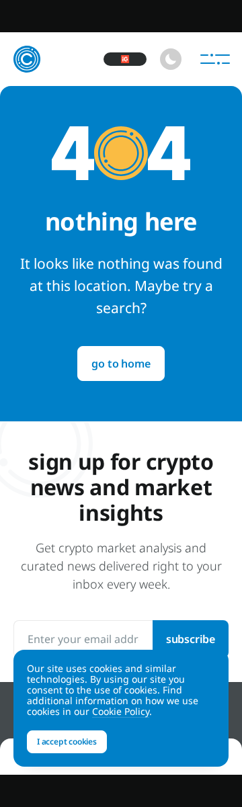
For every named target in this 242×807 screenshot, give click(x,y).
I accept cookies (67, 741)
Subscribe (190, 639)
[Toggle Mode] (171, 59)
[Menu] (215, 59)
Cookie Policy (120, 711)
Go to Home (120, 363)
